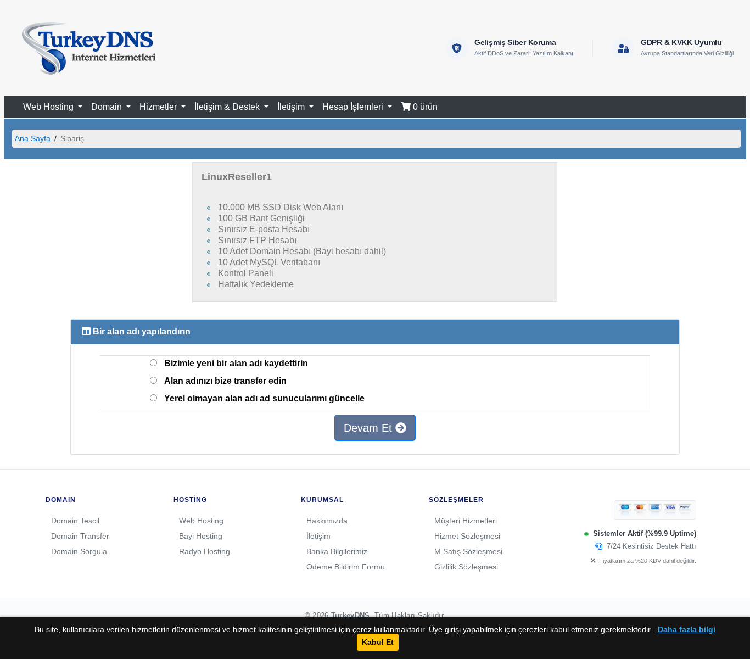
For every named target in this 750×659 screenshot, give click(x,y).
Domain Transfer (80, 536)
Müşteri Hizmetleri (465, 520)
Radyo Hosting (204, 551)
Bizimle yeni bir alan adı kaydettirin (236, 363)
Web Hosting (201, 520)
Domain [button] (107, 106)
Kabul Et (378, 642)
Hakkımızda (327, 520)
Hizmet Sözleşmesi (467, 536)
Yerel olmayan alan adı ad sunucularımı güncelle (264, 398)
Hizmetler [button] (159, 106)
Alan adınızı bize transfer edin (225, 381)
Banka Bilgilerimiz (336, 551)
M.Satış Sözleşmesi (468, 551)
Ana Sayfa (33, 138)
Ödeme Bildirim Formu (345, 566)
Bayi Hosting (200, 536)
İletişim (318, 536)
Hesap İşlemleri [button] (353, 106)
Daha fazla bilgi (686, 630)
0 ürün (424, 106)
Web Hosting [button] (49, 106)
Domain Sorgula (79, 551)
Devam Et (369, 428)
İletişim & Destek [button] (228, 106)
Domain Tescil (75, 520)
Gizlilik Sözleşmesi (466, 566)
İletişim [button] (292, 106)
